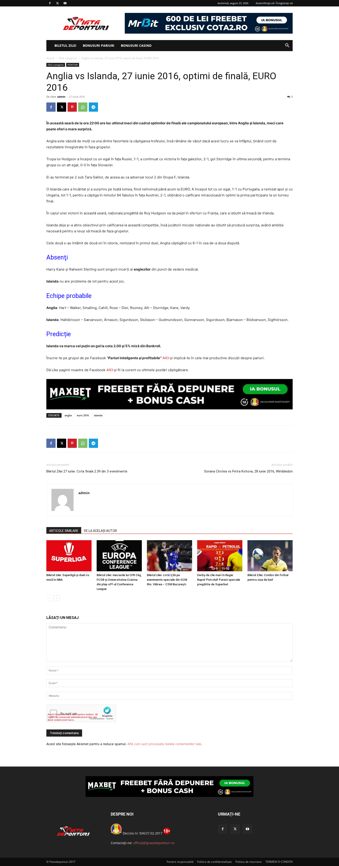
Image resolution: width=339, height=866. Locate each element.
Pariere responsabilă (180, 862)
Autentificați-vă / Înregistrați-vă (274, 3)
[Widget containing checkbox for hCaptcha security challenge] (81, 713)
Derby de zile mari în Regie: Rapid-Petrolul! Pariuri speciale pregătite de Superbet (218, 579)
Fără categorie (68, 58)
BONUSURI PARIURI (98, 45)
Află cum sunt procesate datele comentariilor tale (164, 744)
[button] (287, 46)
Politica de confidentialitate (214, 862)
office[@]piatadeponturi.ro (153, 843)
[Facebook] (49, 3)
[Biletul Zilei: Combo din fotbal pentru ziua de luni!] (270, 555)
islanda (98, 415)
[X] (57, 3)
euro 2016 (83, 415)
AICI (165, 358)
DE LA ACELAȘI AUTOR (100, 531)
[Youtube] (65, 3)
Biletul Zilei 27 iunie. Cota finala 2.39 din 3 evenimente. (87, 471)
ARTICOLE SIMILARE (63, 531)
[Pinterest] (72, 107)
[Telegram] (93, 107)
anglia (68, 415)
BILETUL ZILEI (65, 45)
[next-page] (56, 598)
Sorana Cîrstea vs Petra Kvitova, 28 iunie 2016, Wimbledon (248, 471)
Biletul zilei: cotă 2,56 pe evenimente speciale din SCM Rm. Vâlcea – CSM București (167, 579)
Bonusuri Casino (136, 45)
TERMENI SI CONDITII (279, 862)
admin (61, 96)
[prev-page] (49, 598)
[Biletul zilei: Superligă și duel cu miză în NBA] (69, 555)
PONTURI (73, 64)
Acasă (50, 58)
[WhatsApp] (82, 107)
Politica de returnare (248, 862)
